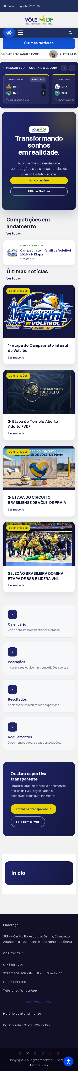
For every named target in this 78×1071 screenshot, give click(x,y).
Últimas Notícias (38, 43)
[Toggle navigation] (20, 32)
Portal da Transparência (33, 809)
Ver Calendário (39, 180)
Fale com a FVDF (28, 822)
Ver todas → (15, 233)
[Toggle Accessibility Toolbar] (68, 1061)
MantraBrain (39, 1065)
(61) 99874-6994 (39, 1002)
